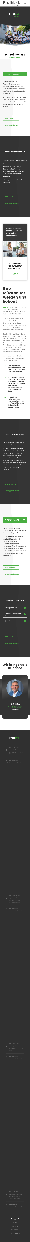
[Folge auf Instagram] (15, 1218)
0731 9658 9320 (11, 119)
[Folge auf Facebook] (11, 1218)
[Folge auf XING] (18, 1218)
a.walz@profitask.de (12, 125)
